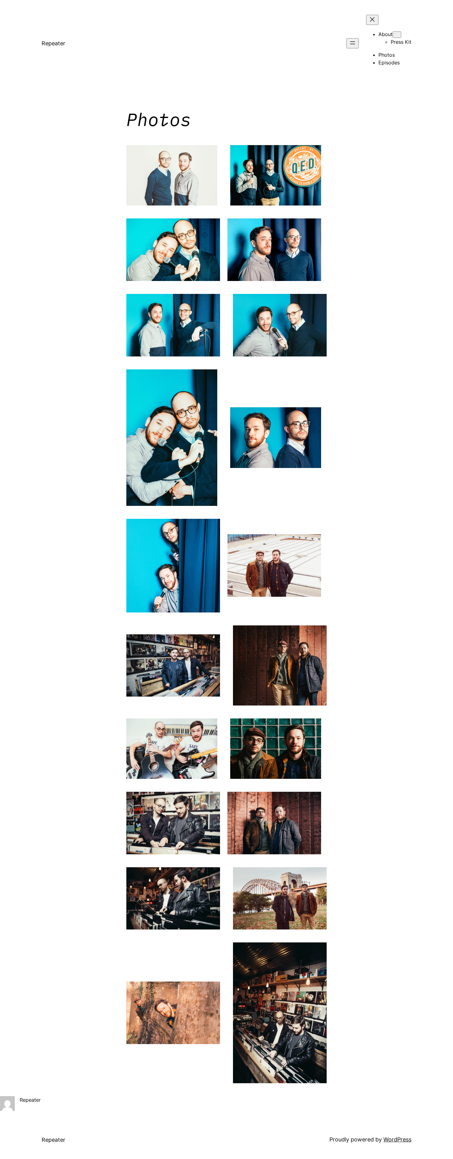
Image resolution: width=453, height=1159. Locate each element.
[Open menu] (352, 43)
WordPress (397, 1139)
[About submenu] (397, 34)
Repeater (53, 43)
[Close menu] (372, 20)
